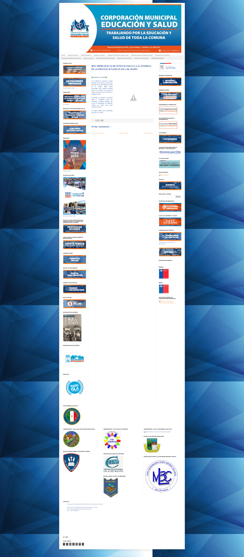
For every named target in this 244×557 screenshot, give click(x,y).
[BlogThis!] (98, 120)
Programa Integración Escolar (71, 58)
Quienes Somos (73, 55)
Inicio (63, 55)
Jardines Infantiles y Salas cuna (118, 55)
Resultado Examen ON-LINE (105, 58)
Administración (86, 55)
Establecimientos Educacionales (141, 55)
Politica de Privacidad (141, 58)
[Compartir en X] (100, 120)
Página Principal (123, 133)
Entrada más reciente (98, 133)
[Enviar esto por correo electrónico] (96, 120)
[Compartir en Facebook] (102, 120)
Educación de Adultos (162, 55)
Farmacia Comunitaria (124, 58)
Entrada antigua (148, 133)
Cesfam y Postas (99, 55)
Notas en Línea (89, 58)
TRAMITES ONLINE (157, 58)
